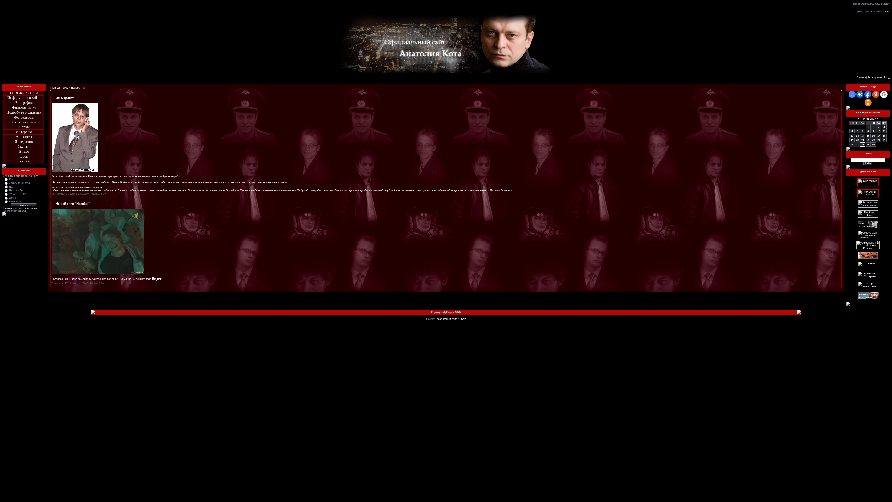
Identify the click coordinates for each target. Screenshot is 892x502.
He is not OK (16, 190)
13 (857, 135)
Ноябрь (75, 87)
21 (862, 140)
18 (884, 135)
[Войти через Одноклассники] (868, 102)
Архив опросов (28, 208)
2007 (65, 87)
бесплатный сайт (447, 318)
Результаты (10, 208)
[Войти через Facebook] (867, 94)
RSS (887, 11)
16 (873, 135)
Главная (861, 77)
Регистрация (875, 77)
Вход (887, 77)
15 (868, 135)
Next (11, 186)
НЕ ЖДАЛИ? (65, 98)
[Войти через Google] (884, 94)
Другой (13, 197)
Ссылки (24, 161)
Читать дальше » (501, 190)
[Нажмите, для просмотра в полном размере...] (98, 272)
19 (852, 140)
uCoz (463, 318)
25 (884, 140)
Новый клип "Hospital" (73, 203)
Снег (12, 179)
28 (862, 144)
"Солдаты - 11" (17, 194)
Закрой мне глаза (19, 183)
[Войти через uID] (852, 94)
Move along (15, 201)
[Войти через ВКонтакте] (859, 94)
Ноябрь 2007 (868, 118)
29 (868, 144)
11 (884, 131)
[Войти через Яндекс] (875, 94)
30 (873, 144)
